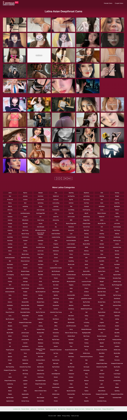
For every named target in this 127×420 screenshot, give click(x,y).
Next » (70, 178)
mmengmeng (39, 86)
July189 (63, 55)
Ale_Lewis (39, 120)
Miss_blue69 (39, 70)
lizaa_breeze (63, 150)
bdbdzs (112, 120)
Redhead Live (89, 409)
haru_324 (15, 55)
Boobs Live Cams (79, 409)
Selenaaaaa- (88, 166)
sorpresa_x (63, 166)
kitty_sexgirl (63, 40)
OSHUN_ (39, 150)
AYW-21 (39, 104)
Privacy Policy (66, 415)
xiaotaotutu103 (88, 70)
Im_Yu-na (15, 104)
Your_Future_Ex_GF (112, 150)
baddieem (39, 55)
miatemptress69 (63, 135)
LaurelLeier (88, 55)
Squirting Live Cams (51, 409)
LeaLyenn (15, 150)
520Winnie (38, 24)
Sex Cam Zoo (61, 409)
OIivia (63, 120)
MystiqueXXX (88, 104)
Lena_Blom (112, 104)
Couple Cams (119, 3)
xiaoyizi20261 (112, 55)
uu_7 (63, 86)
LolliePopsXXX (39, 135)
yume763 (15, 70)
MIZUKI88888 (87, 120)
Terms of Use (75, 415)
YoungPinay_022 (63, 24)
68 (65, 178)
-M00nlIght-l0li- (112, 40)
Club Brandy (41, 409)
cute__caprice (112, 24)
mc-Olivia (88, 135)
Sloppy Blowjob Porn (108, 409)
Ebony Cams (97, 409)
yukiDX (14, 135)
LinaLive (112, 135)
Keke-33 (88, 24)
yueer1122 (14, 24)
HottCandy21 (63, 104)
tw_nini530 (112, 70)
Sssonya (63, 70)
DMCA (59, 415)
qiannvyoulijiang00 (15, 40)
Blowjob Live (70, 409)
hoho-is (87, 150)
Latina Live (33, 409)
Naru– (88, 86)
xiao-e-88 (88, 40)
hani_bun (14, 86)
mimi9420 (39, 40)
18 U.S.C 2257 (52, 415)
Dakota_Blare (14, 166)
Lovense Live (16, 409)
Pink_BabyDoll (14, 120)
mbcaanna (39, 166)
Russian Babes (25, 409)
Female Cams (108, 3)
